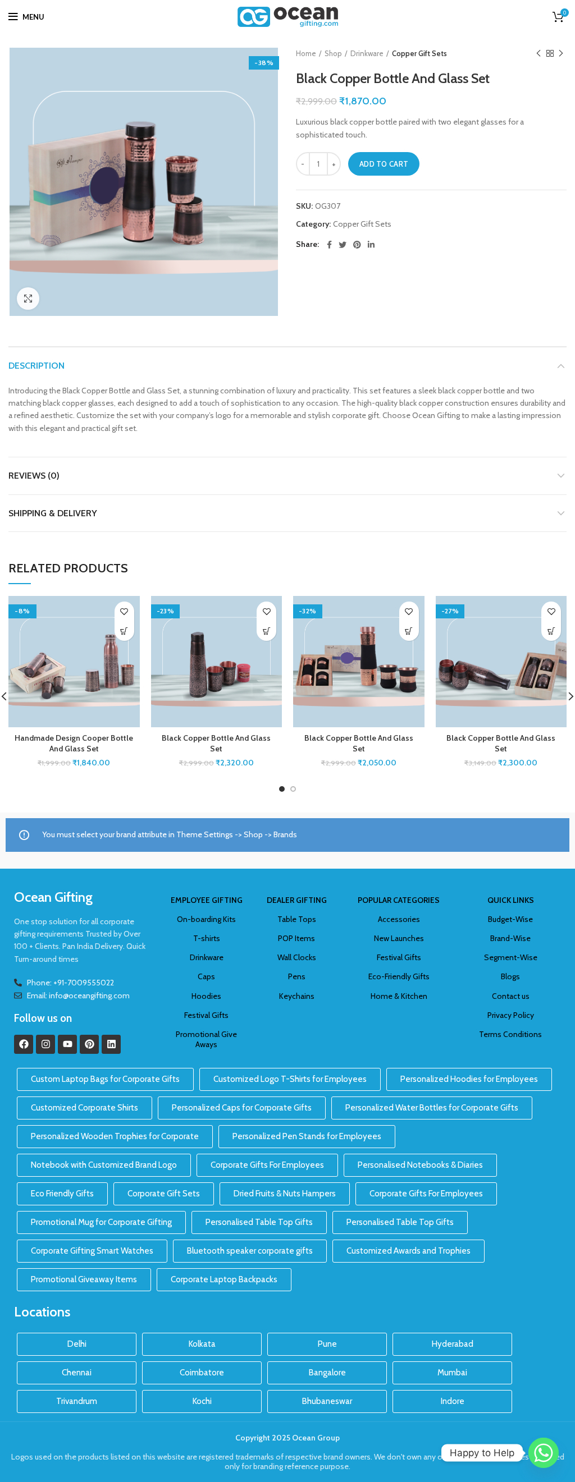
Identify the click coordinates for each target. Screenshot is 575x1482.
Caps (206, 976)
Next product (561, 53)
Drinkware (367, 53)
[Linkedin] (111, 1044)
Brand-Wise (510, 938)
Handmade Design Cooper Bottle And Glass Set (74, 743)
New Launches (399, 938)
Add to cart (383, 163)
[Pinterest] (89, 1044)
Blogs (510, 976)
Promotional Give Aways (206, 1039)
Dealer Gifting (297, 900)
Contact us (511, 996)
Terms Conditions (510, 1034)
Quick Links (510, 900)
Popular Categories (399, 900)
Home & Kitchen (399, 996)
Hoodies (206, 996)
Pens (296, 976)
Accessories (399, 919)
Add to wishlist (124, 611)
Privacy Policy (510, 1015)
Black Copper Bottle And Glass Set (216, 743)
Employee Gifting (207, 900)
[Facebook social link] (329, 244)
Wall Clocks (296, 957)
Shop (333, 53)
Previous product (538, 53)
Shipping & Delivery (52, 513)
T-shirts (206, 938)
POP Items (296, 938)
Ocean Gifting (53, 897)
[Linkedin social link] (371, 244)
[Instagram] (45, 1044)
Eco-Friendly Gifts (399, 976)
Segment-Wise (510, 957)
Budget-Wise (510, 919)
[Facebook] (23, 1044)
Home (306, 53)
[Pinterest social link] (357, 244)
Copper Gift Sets (419, 53)
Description (36, 365)
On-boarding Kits (206, 919)
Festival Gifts (206, 1015)
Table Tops (296, 919)
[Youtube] (67, 1044)
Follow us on (43, 1018)
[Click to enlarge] (28, 298)
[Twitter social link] (342, 244)
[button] (124, 631)
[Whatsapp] (543, 1453)
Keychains (296, 996)
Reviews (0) (34, 475)
